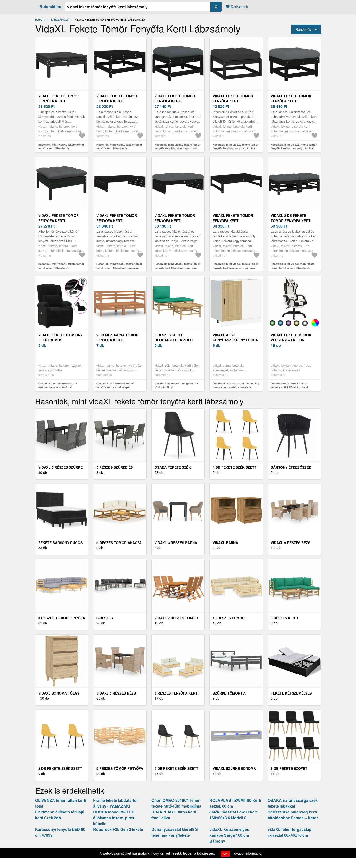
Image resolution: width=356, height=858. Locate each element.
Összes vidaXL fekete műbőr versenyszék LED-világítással (289, 385)
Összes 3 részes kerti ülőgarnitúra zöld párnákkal (176, 385)
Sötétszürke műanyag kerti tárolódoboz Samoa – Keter (293, 814)
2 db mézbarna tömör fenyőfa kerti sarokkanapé (117, 339)
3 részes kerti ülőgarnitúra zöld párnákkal (174, 339)
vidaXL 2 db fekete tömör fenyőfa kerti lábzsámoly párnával (292, 220)
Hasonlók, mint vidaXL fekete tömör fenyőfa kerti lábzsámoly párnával (177, 146)
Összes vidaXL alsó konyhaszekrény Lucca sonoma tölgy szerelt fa (236, 385)
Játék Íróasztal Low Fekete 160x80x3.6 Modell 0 (233, 814)
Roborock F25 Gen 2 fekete (118, 829)
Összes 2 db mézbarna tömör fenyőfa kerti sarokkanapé (115, 385)
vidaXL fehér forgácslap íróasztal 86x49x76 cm (289, 832)
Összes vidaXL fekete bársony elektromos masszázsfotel (57, 385)
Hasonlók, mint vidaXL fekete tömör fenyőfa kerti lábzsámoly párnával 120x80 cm (119, 268)
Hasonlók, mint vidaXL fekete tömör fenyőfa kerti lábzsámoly (61, 146)
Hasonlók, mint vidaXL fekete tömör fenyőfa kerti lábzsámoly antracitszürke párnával (61, 268)
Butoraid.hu (50, 6)
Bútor (40, 19)
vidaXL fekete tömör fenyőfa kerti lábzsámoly (58, 100)
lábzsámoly (59, 19)
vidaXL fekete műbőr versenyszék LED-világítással (291, 339)
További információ (246, 853)
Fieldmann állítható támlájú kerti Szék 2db (59, 814)
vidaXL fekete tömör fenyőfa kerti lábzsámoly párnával (176, 100)
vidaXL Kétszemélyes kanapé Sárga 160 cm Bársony (229, 835)
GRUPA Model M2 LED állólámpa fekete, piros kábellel (114, 817)
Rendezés (303, 29)
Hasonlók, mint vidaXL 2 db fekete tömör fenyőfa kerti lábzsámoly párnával (292, 268)
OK (225, 853)
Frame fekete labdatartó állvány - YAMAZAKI (115, 803)
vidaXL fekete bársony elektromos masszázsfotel (60, 339)
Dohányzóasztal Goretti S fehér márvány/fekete (174, 832)
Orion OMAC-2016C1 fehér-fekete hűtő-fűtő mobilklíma (176, 803)
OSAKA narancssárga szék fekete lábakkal (293, 803)
